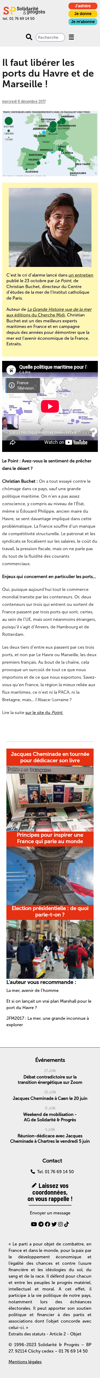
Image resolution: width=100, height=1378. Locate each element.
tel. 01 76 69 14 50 (19, 18)
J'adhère (83, 6)
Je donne (82, 14)
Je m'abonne (83, 22)
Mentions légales (25, 1361)
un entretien (81, 275)
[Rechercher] (29, 37)
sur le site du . (44, 712)
